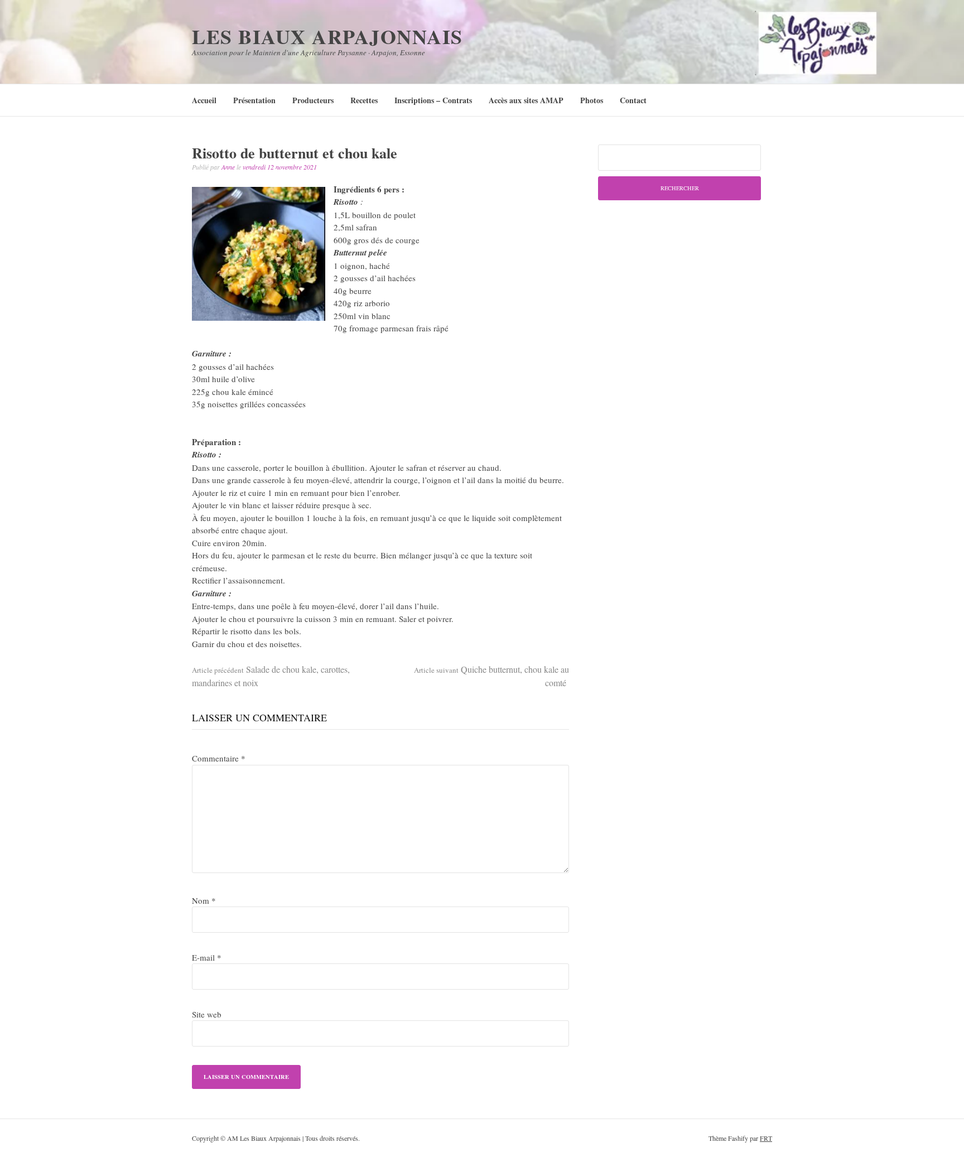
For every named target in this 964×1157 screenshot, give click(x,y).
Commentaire (218, 758)
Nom (204, 900)
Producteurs (313, 100)
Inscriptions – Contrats (433, 100)
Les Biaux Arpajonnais (327, 36)
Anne (228, 166)
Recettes (364, 100)
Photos (591, 100)
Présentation (254, 100)
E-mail (206, 957)
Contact (633, 100)
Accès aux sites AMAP (526, 100)
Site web (206, 1014)
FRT (766, 1138)
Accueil (204, 100)
